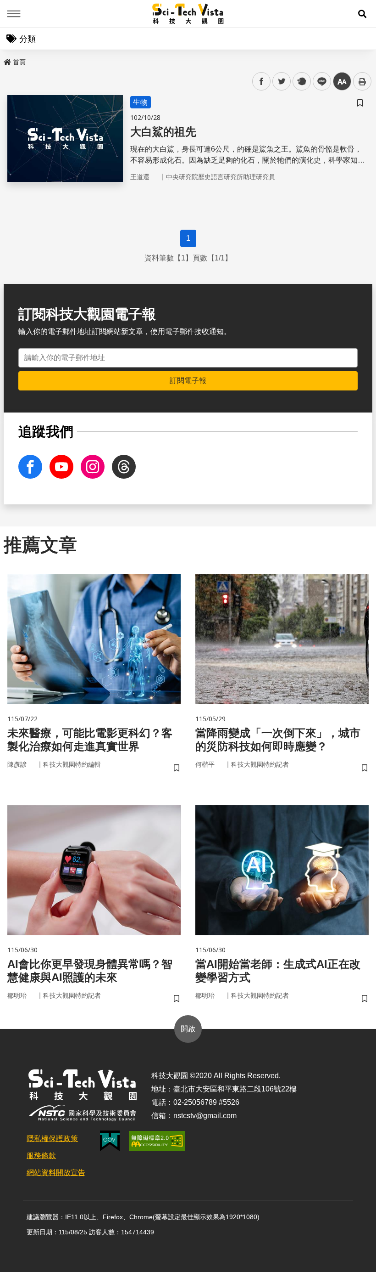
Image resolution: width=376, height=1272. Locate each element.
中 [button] (342, 81)
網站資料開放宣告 (56, 1172)
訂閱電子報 (188, 380)
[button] (362, 14)
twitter (282, 81)
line (319, 81)
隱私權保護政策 (52, 1138)
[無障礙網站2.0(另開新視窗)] (157, 1141)
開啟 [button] (188, 1029)
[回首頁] (188, 14)
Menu (14, 14)
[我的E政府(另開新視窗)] (110, 1141)
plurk (301, 81)
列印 (362, 81)
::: (6, 60)
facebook (262, 81)
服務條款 (41, 1155)
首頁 (19, 62)
